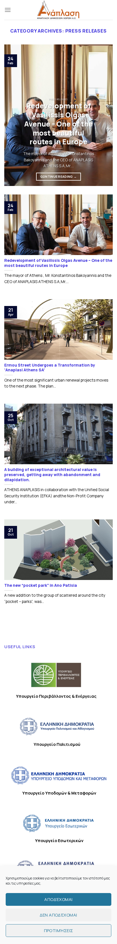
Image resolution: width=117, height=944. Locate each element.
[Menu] (7, 10)
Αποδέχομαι (58, 899)
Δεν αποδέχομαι (58, 915)
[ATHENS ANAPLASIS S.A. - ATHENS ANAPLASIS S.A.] (58, 10)
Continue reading (58, 176)
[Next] (103, 115)
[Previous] (14, 115)
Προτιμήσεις (58, 931)
